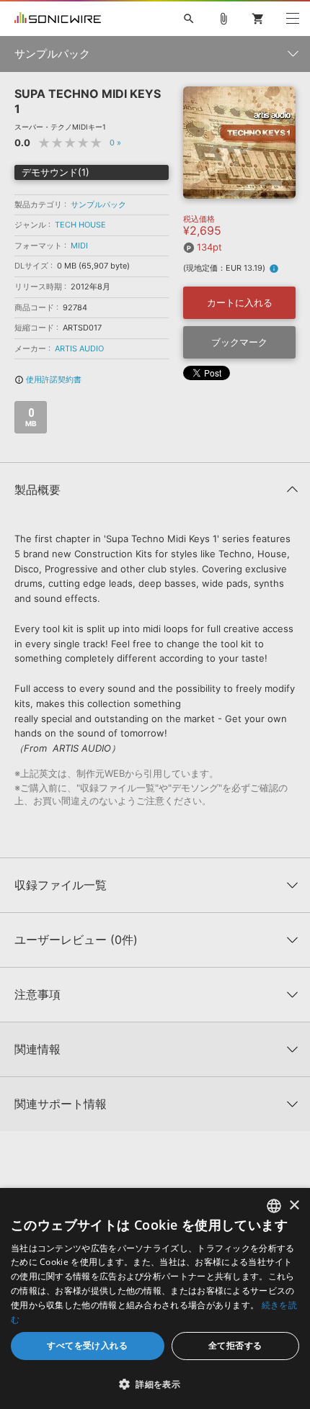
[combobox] (274, 1206)
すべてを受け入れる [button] (87, 1345)
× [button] (293, 1205)
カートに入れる (240, 302)
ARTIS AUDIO (79, 348)
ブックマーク (239, 342)
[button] (155, 1383)
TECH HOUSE (80, 225)
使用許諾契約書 (47, 379)
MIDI (79, 245)
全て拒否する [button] (235, 1345)
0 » (115, 143)
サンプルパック (98, 204)
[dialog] (155, 1298)
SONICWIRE (57, 18)
